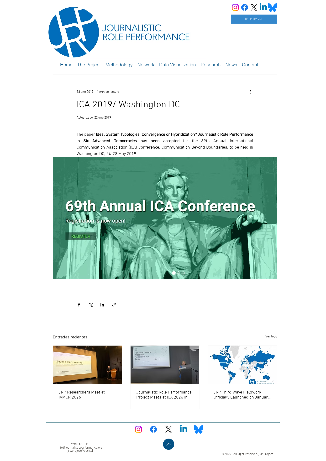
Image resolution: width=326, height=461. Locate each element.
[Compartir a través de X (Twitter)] (90, 304)
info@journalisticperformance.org (80, 447)
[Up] (168, 444)
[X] (253, 7)
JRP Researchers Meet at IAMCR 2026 (82, 395)
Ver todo (271, 337)
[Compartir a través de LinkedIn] (102, 304)
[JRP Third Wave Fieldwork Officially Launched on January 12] (242, 365)
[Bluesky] (272, 7)
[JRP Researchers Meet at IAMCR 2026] (87, 365)
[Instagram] (235, 7)
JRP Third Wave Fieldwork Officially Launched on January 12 (242, 395)
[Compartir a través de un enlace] (114, 304)
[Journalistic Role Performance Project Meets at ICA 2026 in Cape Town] (165, 365)
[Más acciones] (250, 92)
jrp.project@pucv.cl (80, 450)
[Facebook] (244, 7)
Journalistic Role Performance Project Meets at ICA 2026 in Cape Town (164, 395)
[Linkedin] (263, 7)
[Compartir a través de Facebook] (79, 304)
